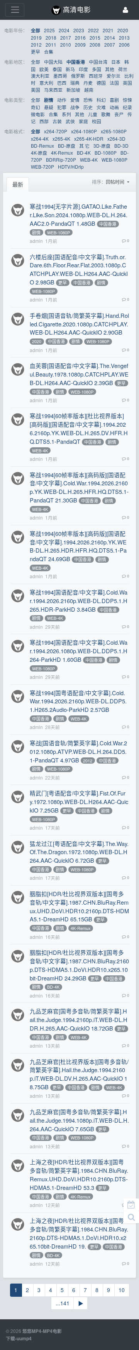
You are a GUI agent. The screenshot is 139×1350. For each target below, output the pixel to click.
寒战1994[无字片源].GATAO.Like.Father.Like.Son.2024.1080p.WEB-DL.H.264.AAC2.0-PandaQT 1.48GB (78, 214)
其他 (109, 69)
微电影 (38, 114)
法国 (114, 82)
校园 (96, 121)
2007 (109, 44)
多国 (96, 69)
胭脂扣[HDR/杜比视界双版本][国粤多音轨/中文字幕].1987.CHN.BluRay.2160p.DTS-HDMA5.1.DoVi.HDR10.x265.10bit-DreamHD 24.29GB (79, 965)
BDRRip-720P (61, 159)
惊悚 (127, 99)
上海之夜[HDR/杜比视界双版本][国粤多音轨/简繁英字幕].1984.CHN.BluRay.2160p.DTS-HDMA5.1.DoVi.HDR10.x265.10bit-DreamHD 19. (79, 1233)
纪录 (127, 107)
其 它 (84, 145)
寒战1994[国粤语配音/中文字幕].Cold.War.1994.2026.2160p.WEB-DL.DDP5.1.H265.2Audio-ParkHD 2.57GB (78, 701)
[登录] (125, 10)
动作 (61, 99)
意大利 (46, 82)
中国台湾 (98, 61)
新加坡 (73, 89)
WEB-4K (89, 159)
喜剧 (114, 99)
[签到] (131, 1204)
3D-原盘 (101, 145)
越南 (88, 89)
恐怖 (88, 99)
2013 (124, 37)
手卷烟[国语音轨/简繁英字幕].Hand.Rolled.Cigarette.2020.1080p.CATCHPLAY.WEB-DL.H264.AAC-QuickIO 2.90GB (79, 324)
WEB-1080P (114, 159)
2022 (93, 30)
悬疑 (48, 107)
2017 (65, 37)
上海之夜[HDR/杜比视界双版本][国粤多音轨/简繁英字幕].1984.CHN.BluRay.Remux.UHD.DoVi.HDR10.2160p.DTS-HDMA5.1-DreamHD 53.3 (79, 1174)
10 (122, 1290)
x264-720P (55, 131)
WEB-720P (42, 166)
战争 (75, 107)
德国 (101, 82)
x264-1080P (84, 131)
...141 (63, 1303)
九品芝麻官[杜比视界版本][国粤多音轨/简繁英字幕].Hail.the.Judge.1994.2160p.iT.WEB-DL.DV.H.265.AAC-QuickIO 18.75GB (79, 1074)
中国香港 (75, 62)
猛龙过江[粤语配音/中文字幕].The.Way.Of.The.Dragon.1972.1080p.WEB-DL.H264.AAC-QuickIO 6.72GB (79, 852)
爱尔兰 (113, 75)
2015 (95, 37)
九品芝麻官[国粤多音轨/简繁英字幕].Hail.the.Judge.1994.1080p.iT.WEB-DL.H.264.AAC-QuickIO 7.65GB (79, 1120)
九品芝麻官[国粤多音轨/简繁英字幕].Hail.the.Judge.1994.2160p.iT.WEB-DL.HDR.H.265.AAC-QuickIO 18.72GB (78, 1019)
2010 (65, 44)
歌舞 (105, 114)
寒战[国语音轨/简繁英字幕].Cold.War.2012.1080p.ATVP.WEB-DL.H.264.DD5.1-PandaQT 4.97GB (78, 751)
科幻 (101, 99)
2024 (64, 30)
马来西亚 (53, 89)
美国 (35, 89)
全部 (35, 30)
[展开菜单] (14, 10)
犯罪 (61, 107)
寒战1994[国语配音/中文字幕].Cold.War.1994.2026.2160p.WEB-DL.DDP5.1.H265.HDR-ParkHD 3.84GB (78, 600)
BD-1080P (106, 152)
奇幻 (35, 107)
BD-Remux (42, 145)
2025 (49, 30)
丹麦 (88, 82)
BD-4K (84, 152)
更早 (35, 51)
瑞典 (75, 82)
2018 (51, 37)
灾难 (101, 107)
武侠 (70, 121)
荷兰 (122, 69)
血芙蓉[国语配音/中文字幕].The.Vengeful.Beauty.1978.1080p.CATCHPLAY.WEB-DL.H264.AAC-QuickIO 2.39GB (79, 374)
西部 (44, 121)
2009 (80, 44)
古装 (57, 121)
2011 (51, 44)
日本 (115, 61)
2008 (95, 44)
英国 (127, 82)
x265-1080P (114, 131)
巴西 (61, 82)
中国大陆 (53, 61)
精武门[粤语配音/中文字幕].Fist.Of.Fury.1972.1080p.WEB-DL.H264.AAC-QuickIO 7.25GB (79, 801)
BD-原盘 (66, 145)
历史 (88, 107)
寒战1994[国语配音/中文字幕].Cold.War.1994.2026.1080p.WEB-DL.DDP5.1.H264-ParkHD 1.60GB (78, 650)
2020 (122, 30)
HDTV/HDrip (71, 166)
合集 (48, 51)
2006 (124, 44)
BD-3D (121, 145)
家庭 (83, 121)
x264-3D (116, 138)
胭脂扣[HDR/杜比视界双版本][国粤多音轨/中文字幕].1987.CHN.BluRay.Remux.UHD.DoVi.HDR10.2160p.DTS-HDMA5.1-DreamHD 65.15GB (79, 906)
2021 (108, 30)
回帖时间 (115, 181)
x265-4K (61, 138)
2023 (78, 30)
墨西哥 (60, 75)
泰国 (57, 69)
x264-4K (40, 138)
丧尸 (119, 114)
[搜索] (131, 1217)
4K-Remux (62, 152)
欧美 (44, 69)
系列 (66, 114)
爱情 (75, 99)
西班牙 (96, 75)
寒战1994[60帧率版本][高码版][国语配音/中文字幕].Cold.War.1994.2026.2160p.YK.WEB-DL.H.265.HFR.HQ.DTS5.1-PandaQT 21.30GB (79, 487)
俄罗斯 (78, 75)
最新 (17, 184)
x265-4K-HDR (88, 138)
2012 (36, 44)
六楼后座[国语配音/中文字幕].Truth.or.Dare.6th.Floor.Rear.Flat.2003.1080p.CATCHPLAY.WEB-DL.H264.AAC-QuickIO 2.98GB (79, 269)
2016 (80, 37)
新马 (70, 69)
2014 (109, 37)
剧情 (48, 100)
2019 (36, 37)
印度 (83, 69)
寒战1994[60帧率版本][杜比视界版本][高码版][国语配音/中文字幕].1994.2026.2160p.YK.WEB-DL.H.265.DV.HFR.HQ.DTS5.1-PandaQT (79, 428)
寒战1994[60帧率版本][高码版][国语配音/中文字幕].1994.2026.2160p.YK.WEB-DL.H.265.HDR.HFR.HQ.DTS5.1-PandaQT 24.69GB (78, 546)
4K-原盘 (39, 152)
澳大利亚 (40, 75)
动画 (114, 107)
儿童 (92, 114)
